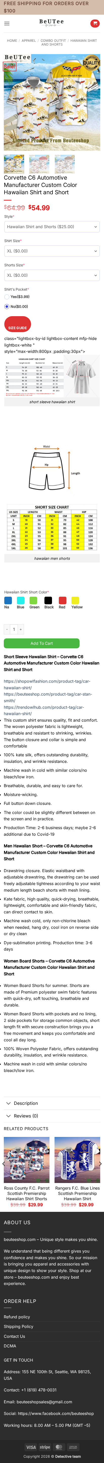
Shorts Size (14, 265)
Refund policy (17, 1316)
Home (12, 40)
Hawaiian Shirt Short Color (26, 592)
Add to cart (42, 643)
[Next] (91, 102)
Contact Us (14, 1336)
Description (26, 1103)
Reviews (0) (26, 1115)
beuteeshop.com (20, 1239)
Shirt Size (13, 241)
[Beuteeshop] (52, 23)
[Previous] (12, 102)
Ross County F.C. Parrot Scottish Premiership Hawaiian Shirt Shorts (26, 1193)
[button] (7, 23)
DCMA (10, 1345)
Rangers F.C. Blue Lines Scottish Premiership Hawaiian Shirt (77, 1193)
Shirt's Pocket (16, 289)
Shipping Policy (18, 1326)
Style (9, 216)
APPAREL (29, 40)
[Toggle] (9, 1104)
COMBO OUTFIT (53, 40)
